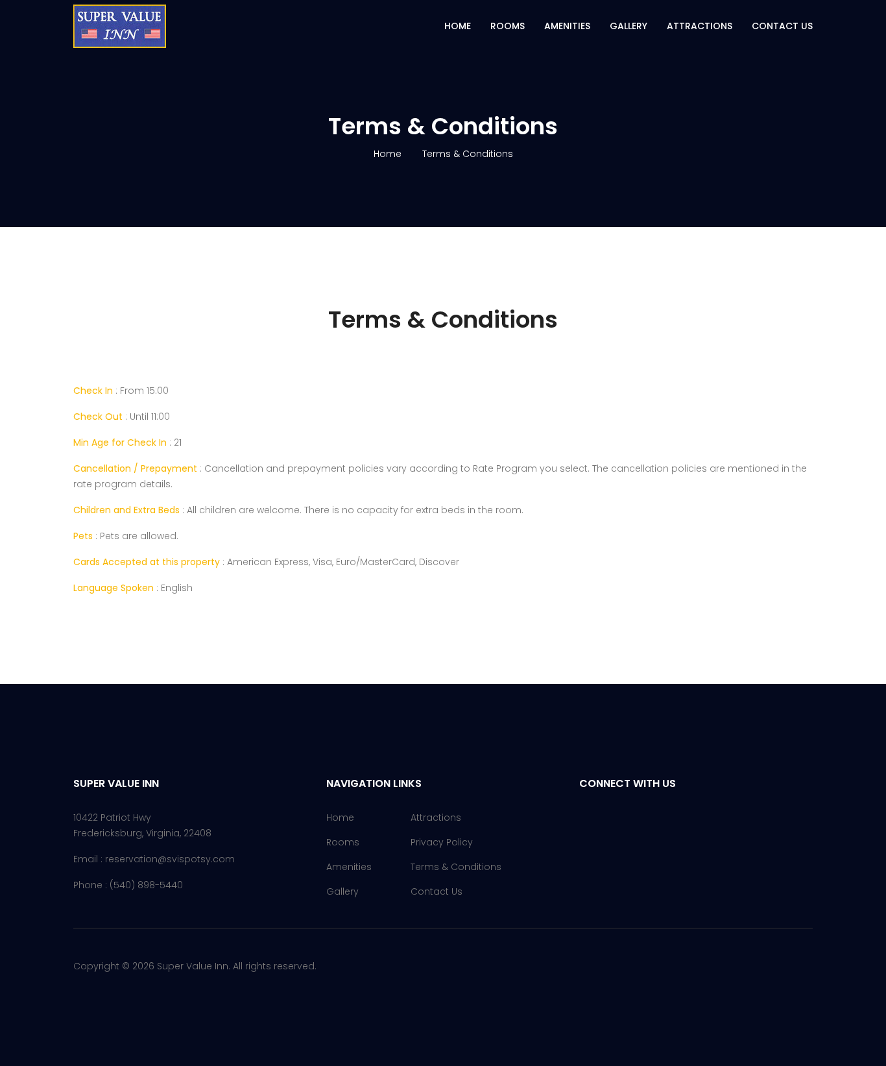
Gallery (628, 25)
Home (457, 25)
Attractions (699, 25)
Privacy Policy (442, 842)
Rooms (507, 25)
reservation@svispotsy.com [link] (170, 859)
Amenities (567, 25)
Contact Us (782, 25)
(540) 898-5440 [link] (146, 884)
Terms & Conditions (456, 866)
